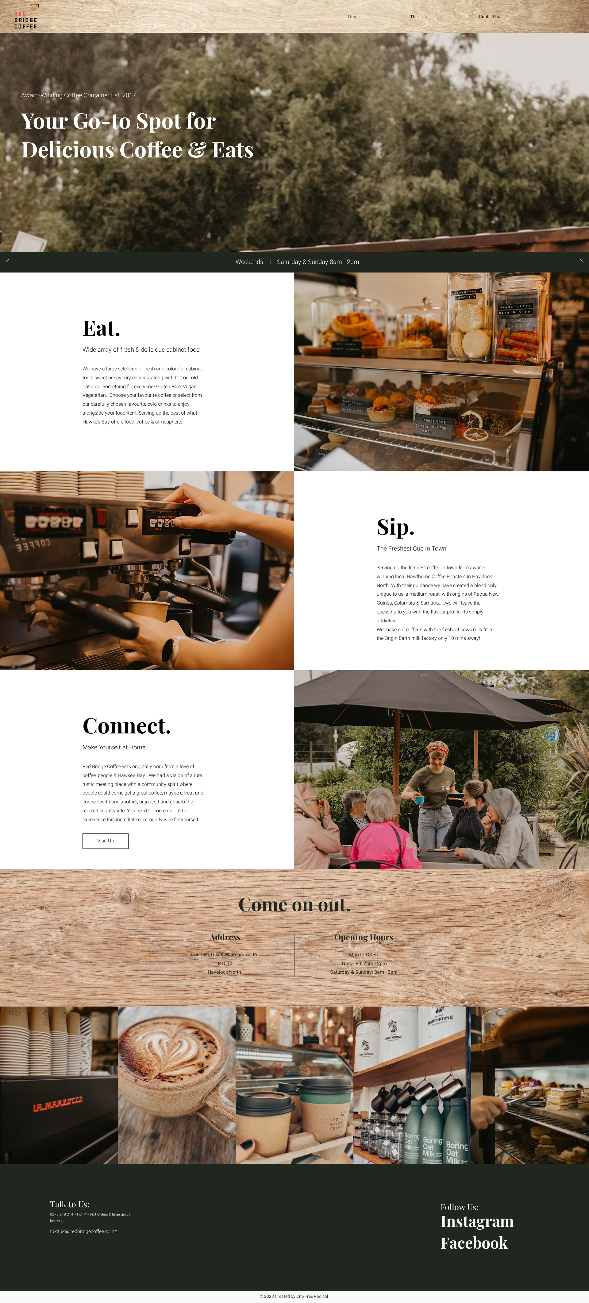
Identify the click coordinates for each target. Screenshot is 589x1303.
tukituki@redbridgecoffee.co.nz (83, 1231)
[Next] (581, 262)
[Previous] (7, 262)
